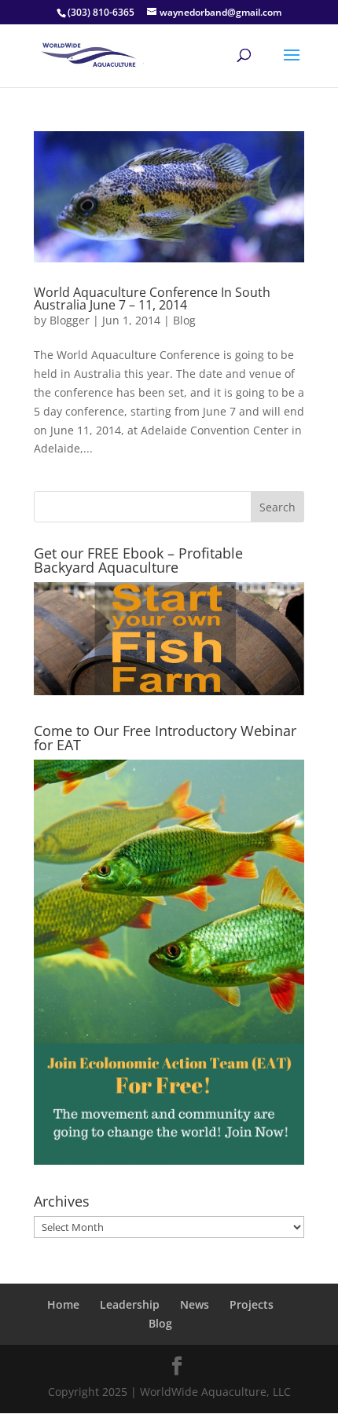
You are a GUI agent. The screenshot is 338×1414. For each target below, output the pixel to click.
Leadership (130, 1304)
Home (63, 1304)
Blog (184, 320)
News (194, 1304)
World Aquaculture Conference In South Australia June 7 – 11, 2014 (152, 298)
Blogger (70, 320)
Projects (252, 1304)
